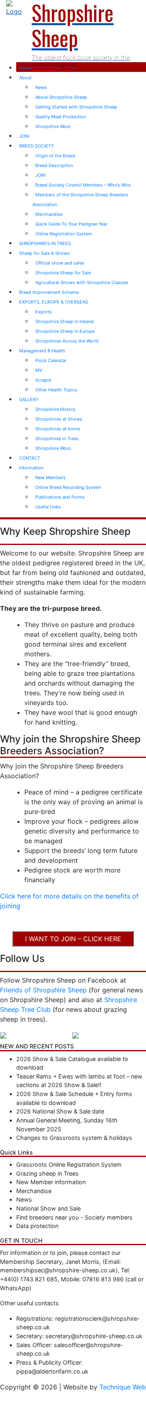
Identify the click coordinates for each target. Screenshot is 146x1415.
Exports (43, 312)
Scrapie (43, 380)
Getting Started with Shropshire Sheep (76, 107)
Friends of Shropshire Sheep (43, 990)
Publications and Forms (60, 497)
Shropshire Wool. (53, 448)
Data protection (37, 1225)
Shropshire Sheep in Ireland (64, 321)
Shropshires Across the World (67, 341)
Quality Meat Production (60, 116)
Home (25, 68)
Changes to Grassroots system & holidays (74, 1137)
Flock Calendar (51, 360)
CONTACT (29, 458)
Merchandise (48, 214)
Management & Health (42, 351)
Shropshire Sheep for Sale (63, 273)
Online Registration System (63, 234)
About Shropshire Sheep (61, 97)
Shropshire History (55, 409)
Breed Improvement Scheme (49, 292)
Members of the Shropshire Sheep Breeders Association (80, 199)
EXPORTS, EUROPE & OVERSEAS (53, 302)
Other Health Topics (56, 390)
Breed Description (54, 165)
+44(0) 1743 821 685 (29, 1279)
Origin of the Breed (55, 155)
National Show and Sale (48, 1208)
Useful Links (48, 507)
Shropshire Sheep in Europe (64, 331)
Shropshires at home (57, 429)
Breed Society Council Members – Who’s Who (83, 185)
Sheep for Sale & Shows (44, 253)
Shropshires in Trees (57, 438)
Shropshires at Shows (58, 419)
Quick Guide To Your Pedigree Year (71, 224)
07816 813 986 (103, 1279)
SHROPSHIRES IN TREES (45, 243)
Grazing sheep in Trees (47, 1173)
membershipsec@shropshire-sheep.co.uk (58, 1270)
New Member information (51, 1181)
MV (38, 370)
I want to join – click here (73, 939)
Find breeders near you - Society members (74, 1217)
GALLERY (29, 399)
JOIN (24, 136)
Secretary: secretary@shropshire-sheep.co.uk (79, 1336)
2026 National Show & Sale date (60, 1111)
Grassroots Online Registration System (69, 1164)
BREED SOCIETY (36, 146)
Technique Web (122, 1387)
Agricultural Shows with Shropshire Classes (81, 282)
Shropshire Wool (53, 126)
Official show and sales (59, 263)
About (25, 77)
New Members (50, 477)
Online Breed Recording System (68, 487)
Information (31, 468)
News (41, 87)
